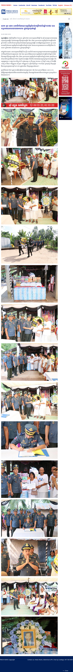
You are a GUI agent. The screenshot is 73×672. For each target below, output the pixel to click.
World (28, 5)
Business (34, 5)
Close (66, 671)
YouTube (48, 5)
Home (15, 5)
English (60, 5)
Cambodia (22, 5)
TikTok (55, 5)
